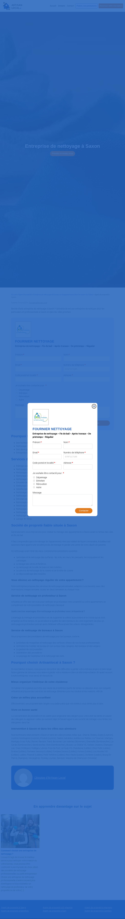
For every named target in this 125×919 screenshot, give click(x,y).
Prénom (36, 442)
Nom (65, 442)
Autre (38, 487)
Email (35, 452)
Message (37, 492)
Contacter (84, 510)
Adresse (67, 463)
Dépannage (41, 477)
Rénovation (41, 484)
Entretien (40, 480)
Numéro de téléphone (73, 452)
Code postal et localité (43, 463)
